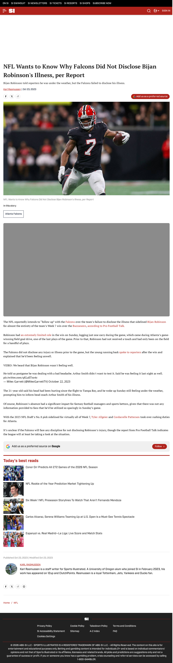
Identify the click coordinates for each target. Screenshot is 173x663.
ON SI (6, 3)
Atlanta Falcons (13, 214)
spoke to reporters (130, 352)
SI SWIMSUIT (18, 3)
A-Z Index (95, 631)
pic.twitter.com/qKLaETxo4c (20, 377)
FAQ (115, 631)
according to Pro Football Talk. (106, 326)
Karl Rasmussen (12, 89)
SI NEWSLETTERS (37, 3)
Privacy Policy (44, 626)
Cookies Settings (46, 636)
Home (6, 603)
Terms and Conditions (124, 626)
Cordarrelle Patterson (127, 417)
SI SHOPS (85, 3)
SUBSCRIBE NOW (102, 3)
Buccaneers (79, 326)
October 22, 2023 (59, 381)
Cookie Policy (77, 626)
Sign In (166, 11)
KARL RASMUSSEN (30, 565)
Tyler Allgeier (99, 417)
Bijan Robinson (156, 322)
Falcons (70, 322)
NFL (16, 603)
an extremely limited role (36, 335)
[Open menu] (5, 11)
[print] (24, 586)
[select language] (156, 10)
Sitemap (74, 631)
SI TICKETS (56, 3)
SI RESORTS (70, 3)
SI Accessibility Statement (51, 631)
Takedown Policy (98, 626)
